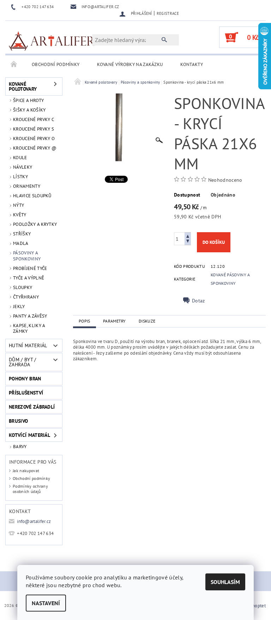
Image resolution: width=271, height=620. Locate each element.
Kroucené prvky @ (34, 148)
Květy (19, 215)
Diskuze (147, 321)
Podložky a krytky (35, 224)
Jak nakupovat (26, 470)
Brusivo (18, 421)
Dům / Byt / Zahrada (22, 362)
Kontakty (191, 64)
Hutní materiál (28, 345)
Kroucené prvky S (33, 129)
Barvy (20, 447)
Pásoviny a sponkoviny (27, 255)
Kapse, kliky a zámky (29, 328)
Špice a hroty (28, 100)
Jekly (19, 306)
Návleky (22, 167)
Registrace (168, 13)
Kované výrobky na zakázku (130, 64)
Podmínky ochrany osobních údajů (30, 488)
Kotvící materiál (29, 435)
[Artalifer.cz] (52, 40)
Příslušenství (26, 393)
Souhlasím (225, 581)
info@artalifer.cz (34, 521)
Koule (20, 158)
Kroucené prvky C (33, 119)
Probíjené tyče (30, 268)
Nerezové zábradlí (32, 407)
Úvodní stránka (14, 64)
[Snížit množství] (188, 242)
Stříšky (22, 234)
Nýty (18, 205)
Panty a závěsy (30, 316)
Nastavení (46, 603)
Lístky (20, 177)
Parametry (114, 321)
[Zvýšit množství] (188, 235)
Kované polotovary (23, 86)
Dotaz (198, 300)
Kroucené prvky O (34, 139)
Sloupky (22, 287)
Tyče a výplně (28, 278)
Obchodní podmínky (55, 64)
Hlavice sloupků (32, 196)
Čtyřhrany (26, 297)
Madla (21, 243)
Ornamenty (26, 186)
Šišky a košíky (29, 110)
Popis (84, 321)
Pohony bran (25, 378)
